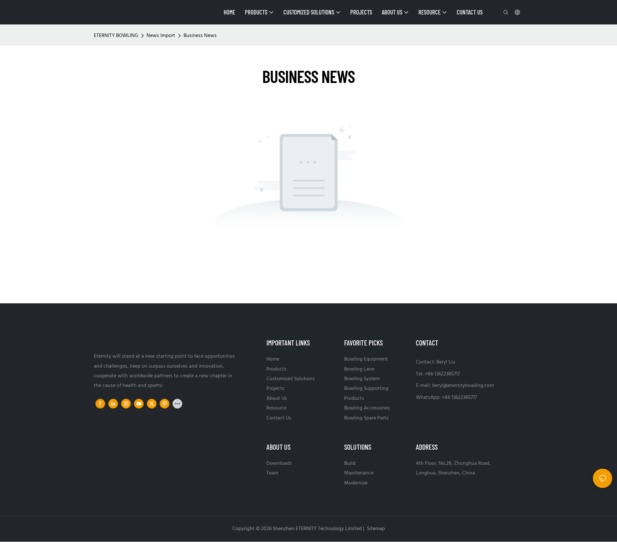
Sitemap (375, 529)
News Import (161, 36)
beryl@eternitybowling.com (463, 385)
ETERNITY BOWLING (116, 36)
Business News (200, 36)
